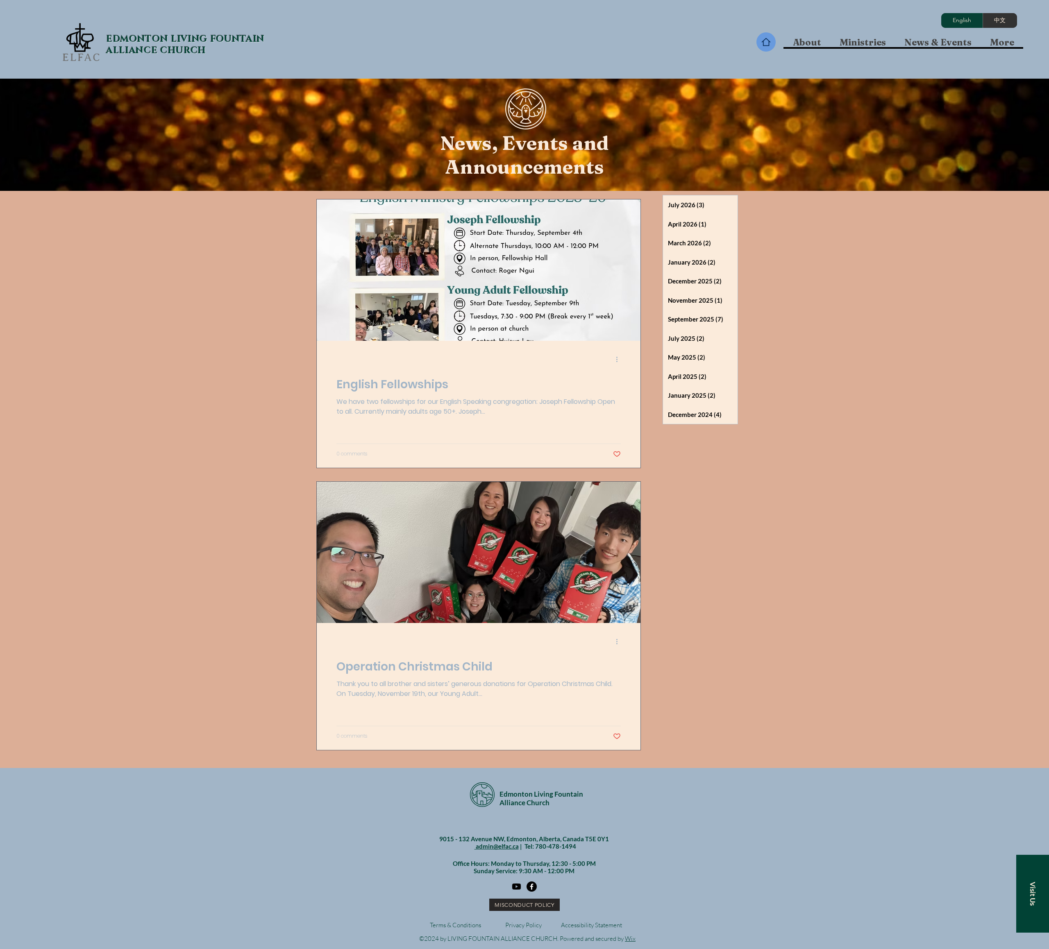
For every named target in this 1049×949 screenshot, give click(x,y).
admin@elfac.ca (497, 846)
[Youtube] (516, 886)
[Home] (766, 42)
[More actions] (619, 359)
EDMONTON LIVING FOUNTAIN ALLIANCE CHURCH (185, 45)
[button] (862, 42)
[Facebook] (532, 886)
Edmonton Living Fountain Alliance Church (541, 798)
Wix (630, 938)
